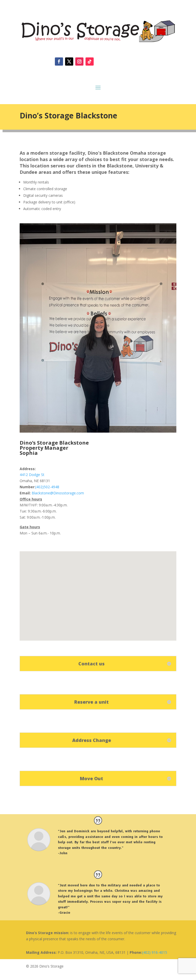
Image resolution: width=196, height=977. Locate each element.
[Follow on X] (69, 61)
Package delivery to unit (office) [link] (49, 202)
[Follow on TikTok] (89, 61)
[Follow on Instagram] (79, 61)
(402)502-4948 (47, 486)
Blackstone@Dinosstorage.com (58, 493)
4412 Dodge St (32, 474)
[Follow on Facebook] (59, 61)
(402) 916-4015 (154, 952)
